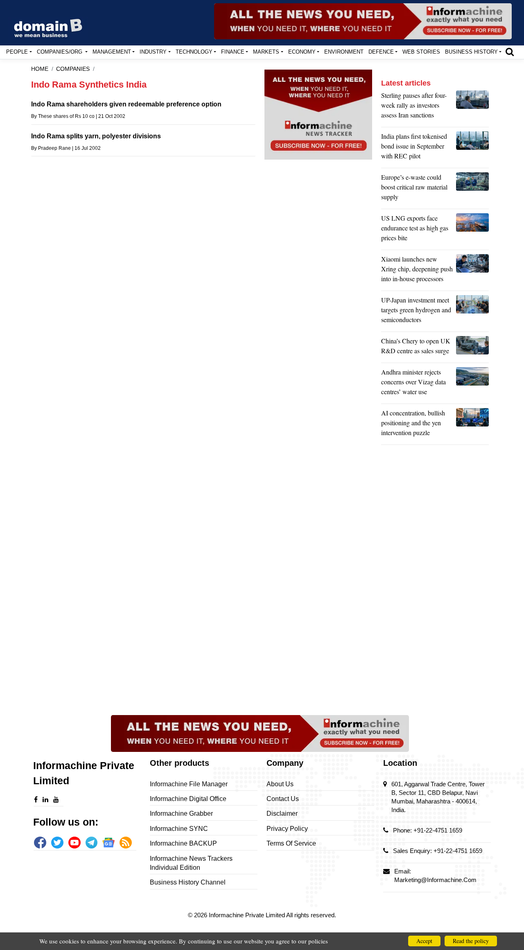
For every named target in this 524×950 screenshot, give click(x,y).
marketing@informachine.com (435, 879)
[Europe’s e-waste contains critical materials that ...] (472, 189)
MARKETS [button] (266, 52)
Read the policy (471, 941)
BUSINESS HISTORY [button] (471, 52)
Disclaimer (282, 813)
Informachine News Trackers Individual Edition (191, 863)
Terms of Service (291, 843)
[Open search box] (509, 51)
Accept (424, 941)
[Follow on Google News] (108, 843)
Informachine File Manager (189, 784)
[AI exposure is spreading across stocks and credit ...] (472, 425)
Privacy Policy (287, 828)
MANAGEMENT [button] (112, 52)
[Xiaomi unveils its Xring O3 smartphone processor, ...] (472, 271)
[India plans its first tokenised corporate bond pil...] (472, 148)
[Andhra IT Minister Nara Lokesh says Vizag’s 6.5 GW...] (472, 384)
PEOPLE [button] (17, 52)
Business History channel (188, 882)
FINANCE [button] (232, 52)
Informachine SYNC (179, 828)
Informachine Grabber (181, 813)
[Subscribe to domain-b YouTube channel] (74, 843)
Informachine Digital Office (188, 798)
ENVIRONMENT (344, 52)
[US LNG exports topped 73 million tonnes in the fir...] (472, 230)
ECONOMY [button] (302, 52)
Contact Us (283, 798)
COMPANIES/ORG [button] (60, 52)
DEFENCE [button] (381, 52)
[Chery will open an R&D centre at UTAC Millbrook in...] (472, 348)
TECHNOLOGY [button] (194, 52)
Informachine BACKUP (183, 843)
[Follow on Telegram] (92, 843)
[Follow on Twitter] (57, 843)
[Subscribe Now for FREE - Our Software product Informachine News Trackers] (363, 21)
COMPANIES (73, 69)
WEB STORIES (421, 52)
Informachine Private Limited (247, 915)
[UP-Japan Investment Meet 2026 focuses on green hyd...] (472, 312)
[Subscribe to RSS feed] (126, 843)
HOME (39, 69)
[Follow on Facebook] (40, 843)
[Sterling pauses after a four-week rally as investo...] (472, 107)
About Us (280, 784)
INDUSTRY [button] (153, 52)
